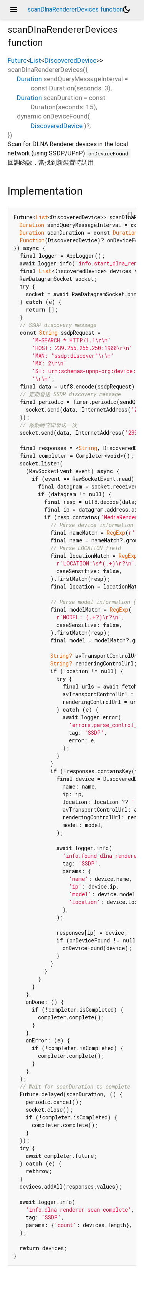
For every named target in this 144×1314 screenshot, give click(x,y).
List (35, 60)
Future (17, 60)
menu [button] (13, 9)
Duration (29, 79)
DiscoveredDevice (70, 60)
